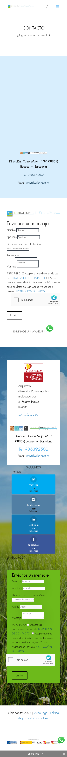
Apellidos (12, 237)
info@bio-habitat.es (37, 183)
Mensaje (11, 266)
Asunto (10, 255)
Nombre (11, 230)
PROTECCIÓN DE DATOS (30, 291)
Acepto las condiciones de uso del (33, 629)
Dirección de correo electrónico (24, 244)
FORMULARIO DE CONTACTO (28, 278)
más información (28, 415)
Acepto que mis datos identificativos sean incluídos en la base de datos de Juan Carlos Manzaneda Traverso (32, 642)
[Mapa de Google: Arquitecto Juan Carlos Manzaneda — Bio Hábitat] (33, 96)
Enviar (14, 315)
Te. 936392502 (33, 175)
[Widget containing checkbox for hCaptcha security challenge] (35, 300)
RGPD (10, 273)
